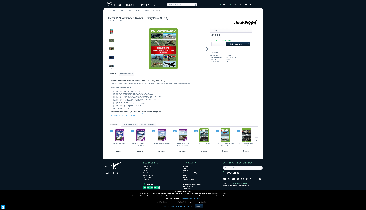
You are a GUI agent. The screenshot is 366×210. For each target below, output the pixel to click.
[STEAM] (260, 179)
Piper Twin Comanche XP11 (162, 144)
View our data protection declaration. (190, 198)
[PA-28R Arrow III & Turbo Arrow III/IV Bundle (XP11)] (225, 135)
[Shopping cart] (255, 4)
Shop (225, 5)
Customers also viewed (147, 124)
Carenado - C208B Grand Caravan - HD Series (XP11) (183, 144)
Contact (185, 166)
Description (113, 73)
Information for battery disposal (192, 184)
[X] (256, 179)
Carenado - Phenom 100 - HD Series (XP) (140, 144)
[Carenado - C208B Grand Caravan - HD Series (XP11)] (183, 135)
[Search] (195, 4)
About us (185, 170)
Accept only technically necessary (184, 206)
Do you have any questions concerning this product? (128, 114)
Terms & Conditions (188, 179)
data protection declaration (240, 183)
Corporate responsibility (190, 173)
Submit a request (148, 175)
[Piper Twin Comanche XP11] (161, 135)
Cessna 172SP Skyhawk (120, 144)
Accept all (199, 206)
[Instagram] (242, 179)
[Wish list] (246, 4)
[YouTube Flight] (224, 179)
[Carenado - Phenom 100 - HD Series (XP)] (140, 135)
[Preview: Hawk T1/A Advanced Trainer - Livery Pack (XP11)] (111, 31)
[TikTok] (247, 179)
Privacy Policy (187, 189)
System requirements (126, 73)
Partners (185, 177)
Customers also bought (130, 124)
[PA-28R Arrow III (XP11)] (204, 135)
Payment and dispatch (189, 182)
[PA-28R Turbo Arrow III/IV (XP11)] (246, 135)
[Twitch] (238, 179)
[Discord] (233, 179)
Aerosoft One (147, 166)
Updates (145, 170)
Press (184, 168)
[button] (3, 207)
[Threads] (251, 179)
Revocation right (188, 186)
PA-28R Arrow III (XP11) (204, 144)
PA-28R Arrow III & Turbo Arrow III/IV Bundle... (225, 144)
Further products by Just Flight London (124, 115)
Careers (185, 175)
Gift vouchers (147, 177)
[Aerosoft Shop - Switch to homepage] (129, 4)
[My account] (251, 4)
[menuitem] (182, 4)
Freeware (146, 179)
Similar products (114, 124)
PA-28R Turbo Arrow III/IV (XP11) (246, 144)
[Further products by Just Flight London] (246, 23)
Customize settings (169, 206)
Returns (145, 168)
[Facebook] (229, 179)
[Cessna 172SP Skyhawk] (119, 135)
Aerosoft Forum (147, 173)
